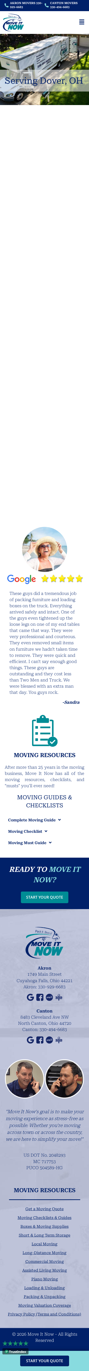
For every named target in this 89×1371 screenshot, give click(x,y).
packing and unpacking (30, 460)
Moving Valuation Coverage (44, 1305)
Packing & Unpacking (45, 1296)
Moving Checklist (25, 831)
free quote (64, 334)
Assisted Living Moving (44, 1270)
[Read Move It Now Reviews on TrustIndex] (15, 1351)
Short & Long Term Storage (44, 1235)
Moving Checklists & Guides (44, 1217)
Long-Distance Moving (44, 1253)
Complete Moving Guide (32, 820)
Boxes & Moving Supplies (44, 1226)
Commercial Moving (44, 1261)
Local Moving (44, 1244)
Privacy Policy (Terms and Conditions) (44, 1314)
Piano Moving (44, 1279)
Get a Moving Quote (44, 1209)
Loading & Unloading (44, 1288)
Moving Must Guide (27, 843)
